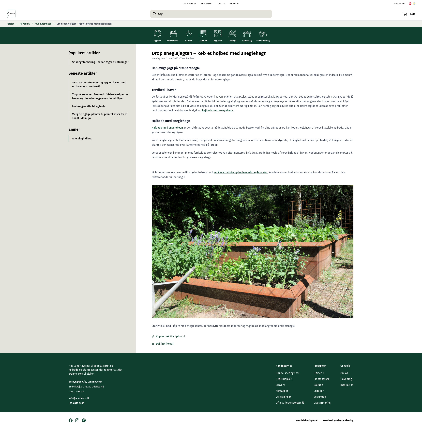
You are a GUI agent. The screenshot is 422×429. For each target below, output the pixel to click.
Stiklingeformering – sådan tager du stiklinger (100, 62)
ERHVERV (234, 3)
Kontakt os (399, 3)
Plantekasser (321, 379)
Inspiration (346, 384)
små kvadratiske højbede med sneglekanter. (241, 172)
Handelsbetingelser (287, 373)
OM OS (221, 3)
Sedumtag (320, 396)
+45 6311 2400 (76, 403)
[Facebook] (71, 420)
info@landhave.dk (79, 398)
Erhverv (280, 384)
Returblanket (284, 379)
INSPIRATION (189, 3)
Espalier (319, 390)
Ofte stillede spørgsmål (290, 402)
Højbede (319, 373)
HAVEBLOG (206, 3)
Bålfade (318, 384)
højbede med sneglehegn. (218, 110)
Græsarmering (322, 402)
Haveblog (346, 379)
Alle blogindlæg (81, 138)
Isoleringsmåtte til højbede (89, 106)
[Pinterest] (84, 420)
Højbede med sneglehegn (167, 127)
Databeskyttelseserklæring (338, 420)
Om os (344, 373)
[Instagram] (77, 420)
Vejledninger (283, 396)
